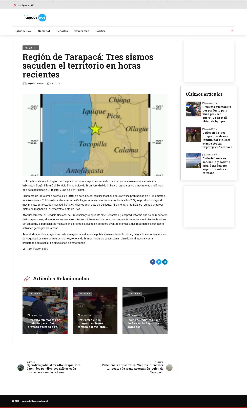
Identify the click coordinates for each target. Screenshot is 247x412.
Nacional (44, 31)
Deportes (62, 31)
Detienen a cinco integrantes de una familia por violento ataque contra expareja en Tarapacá (94, 327)
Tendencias (81, 31)
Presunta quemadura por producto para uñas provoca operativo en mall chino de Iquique (44, 325)
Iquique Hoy (23, 31)
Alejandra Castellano (36, 84)
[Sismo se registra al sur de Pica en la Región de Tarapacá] (145, 310)
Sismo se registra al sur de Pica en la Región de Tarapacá (144, 323)
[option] (95, 135)
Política (101, 31)
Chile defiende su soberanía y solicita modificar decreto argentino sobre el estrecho (216, 165)
